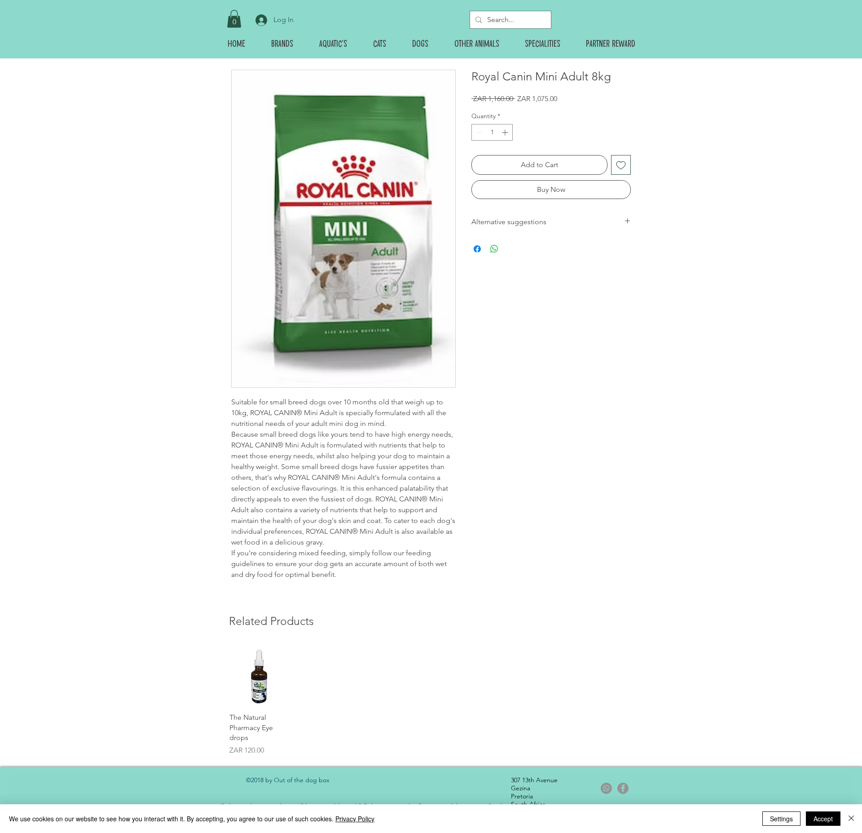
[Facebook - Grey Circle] (623, 788)
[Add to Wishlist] (621, 165)
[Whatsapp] (606, 788)
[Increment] (505, 132)
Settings (781, 818)
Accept (823, 818)
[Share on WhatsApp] (494, 249)
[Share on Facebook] (477, 249)
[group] (431, 700)
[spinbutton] (492, 132)
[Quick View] (259, 675)
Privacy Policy (354, 818)
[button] (234, 18)
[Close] (851, 818)
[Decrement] (478, 132)
